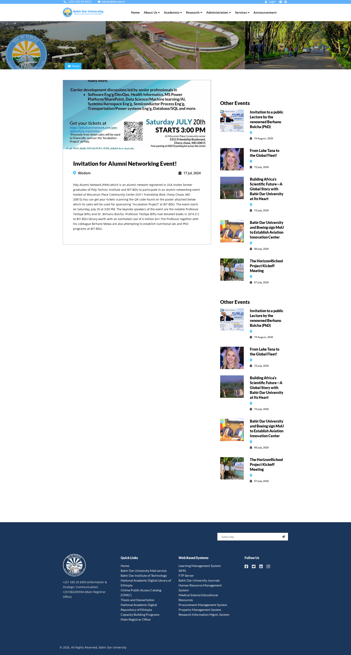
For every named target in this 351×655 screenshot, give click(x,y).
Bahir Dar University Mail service (144, 570)
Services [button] (241, 12)
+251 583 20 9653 (79, 1)
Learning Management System (200, 566)
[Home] (88, 12)
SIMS (182, 570)
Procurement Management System (203, 605)
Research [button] (193, 12)
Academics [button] (172, 12)
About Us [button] (151, 12)
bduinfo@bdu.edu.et (113, 1)
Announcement (265, 12)
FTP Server (186, 575)
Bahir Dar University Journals (199, 580)
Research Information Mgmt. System (204, 614)
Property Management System (200, 609)
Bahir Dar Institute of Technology (144, 575)
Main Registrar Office (136, 619)
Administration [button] (217, 12)
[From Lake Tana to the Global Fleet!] (232, 158)
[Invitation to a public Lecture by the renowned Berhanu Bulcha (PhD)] (232, 120)
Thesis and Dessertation (137, 600)
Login (271, 1)
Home (135, 12)
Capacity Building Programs (140, 614)
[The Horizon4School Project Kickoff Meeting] (232, 269)
